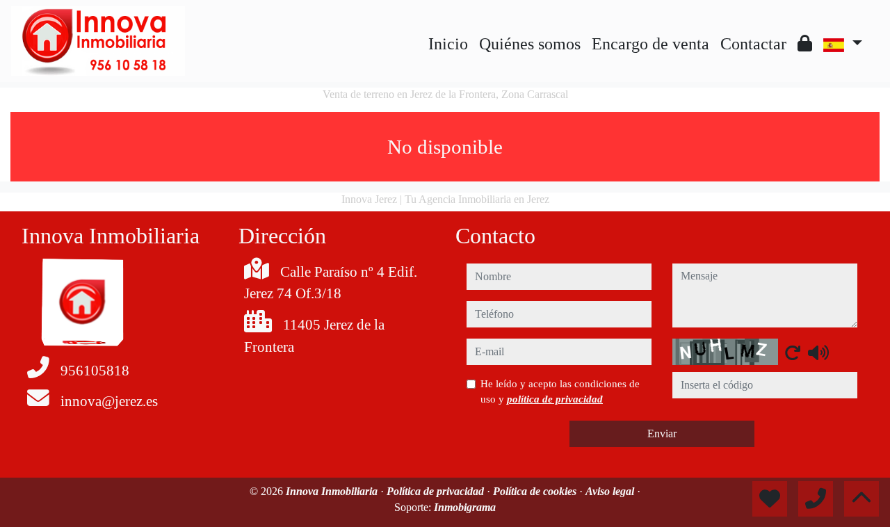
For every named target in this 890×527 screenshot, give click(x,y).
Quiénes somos (530, 44)
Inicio (448, 44)
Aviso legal (611, 491)
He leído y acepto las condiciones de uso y (560, 391)
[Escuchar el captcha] (818, 352)
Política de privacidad (437, 491)
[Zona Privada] (805, 44)
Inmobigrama (465, 507)
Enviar (662, 433)
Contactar (753, 44)
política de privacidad (555, 399)
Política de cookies (536, 491)
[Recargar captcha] (793, 352)
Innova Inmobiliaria (333, 491)
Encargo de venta (650, 44)
